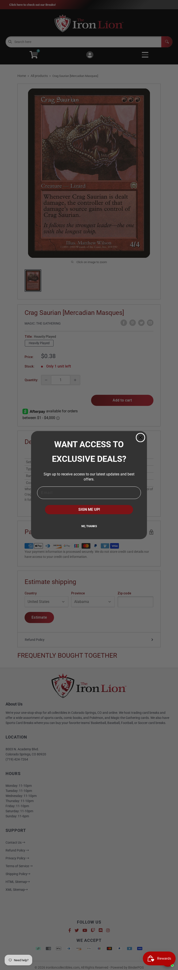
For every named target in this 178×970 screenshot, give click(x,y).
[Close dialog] (140, 437)
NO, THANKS (89, 526)
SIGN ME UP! (89, 509)
